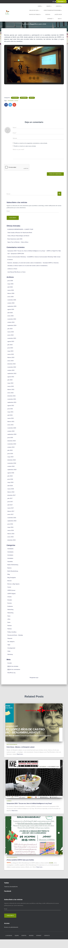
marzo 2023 (10, 354)
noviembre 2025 (11, 300)
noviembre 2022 (11, 367)
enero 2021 (10, 424)
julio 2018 (10, 476)
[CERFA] (7, 12)
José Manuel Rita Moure (13, 272)
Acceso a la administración (11, 927)
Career (9, 587)
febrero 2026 (10, 293)
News (8, 616)
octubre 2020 (10, 431)
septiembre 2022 (11, 373)
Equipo (17, 935)
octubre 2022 (10, 370)
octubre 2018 (10, 466)
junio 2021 (10, 408)
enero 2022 (10, 392)
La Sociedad (8, 935)
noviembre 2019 (11, 444)
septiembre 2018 (11, 469)
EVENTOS (58, 6)
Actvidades (10, 555)
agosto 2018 (10, 472)
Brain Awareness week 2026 (14, 239)
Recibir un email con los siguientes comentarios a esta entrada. (30, 143)
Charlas (9, 596)
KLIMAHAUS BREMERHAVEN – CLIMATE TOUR (20, 229)
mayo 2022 (10, 383)
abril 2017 (10, 504)
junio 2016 (10, 524)
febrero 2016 (10, 533)
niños (8, 619)
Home (15, 268)
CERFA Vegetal (11, 593)
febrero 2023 (10, 357)
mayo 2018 (10, 482)
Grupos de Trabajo (34, 14)
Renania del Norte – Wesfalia (15, 635)
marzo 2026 (10, 290)
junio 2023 (10, 347)
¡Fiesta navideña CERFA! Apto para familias (20, 860)
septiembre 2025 (11, 306)
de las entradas (12, 666)
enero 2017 (10, 514)
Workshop (10, 654)
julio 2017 (10, 498)
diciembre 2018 (11, 460)
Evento (16, 100)
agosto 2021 (10, 405)
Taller (8, 644)
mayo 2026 (10, 283)
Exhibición (10, 606)
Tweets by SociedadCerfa (11, 886)
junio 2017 (10, 501)
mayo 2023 (10, 351)
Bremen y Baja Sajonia (13, 584)
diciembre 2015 (11, 540)
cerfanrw (9, 268)
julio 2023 (10, 344)
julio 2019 (10, 450)
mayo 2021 (10, 412)
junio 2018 (10, 479)
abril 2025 (10, 312)
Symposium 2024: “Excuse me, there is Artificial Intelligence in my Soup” (29, 803)
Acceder (9, 663)
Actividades (15, 97)
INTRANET (50, 18)
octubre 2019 (10, 447)
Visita (8, 651)
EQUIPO (49, 6)
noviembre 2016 (11, 517)
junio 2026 (10, 280)
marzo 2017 (10, 508)
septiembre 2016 (11, 520)
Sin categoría (10, 641)
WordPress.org (11, 672)
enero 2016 (10, 536)
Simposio (9, 638)
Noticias (32, 97)
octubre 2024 (10, 322)
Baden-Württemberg (12, 564)
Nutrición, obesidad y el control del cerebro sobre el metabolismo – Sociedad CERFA (29, 262)
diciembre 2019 (11, 440)
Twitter (55, 2)
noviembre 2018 (11, 463)
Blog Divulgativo (11, 577)
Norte (8, 622)
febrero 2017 (10, 511)
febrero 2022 (10, 389)
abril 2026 (10, 287)
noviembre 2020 (11, 428)
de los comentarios (13, 669)
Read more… (20, 754)
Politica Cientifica (11, 632)
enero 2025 (10, 315)
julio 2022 (10, 380)
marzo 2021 (10, 418)
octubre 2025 (10, 303)
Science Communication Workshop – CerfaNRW (20, 256)
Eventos (9, 603)
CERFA (39, 6)
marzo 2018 (10, 488)
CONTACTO (47, 935)
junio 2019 (10, 453)
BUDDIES (31, 935)
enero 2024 (10, 335)
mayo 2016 (10, 527)
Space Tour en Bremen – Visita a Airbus (17, 242)
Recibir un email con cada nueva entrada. (25, 146)
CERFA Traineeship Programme (52, 10)
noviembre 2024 (11, 319)
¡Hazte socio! (58, 14)
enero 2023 (10, 360)
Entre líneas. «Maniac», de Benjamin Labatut (20, 747)
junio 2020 (10, 437)
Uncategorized (11, 648)
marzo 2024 (10, 331)
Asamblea (10, 561)
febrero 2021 (10, 421)
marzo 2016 (10, 530)
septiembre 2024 (11, 325)
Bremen (9, 580)
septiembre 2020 (11, 434)
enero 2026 (10, 296)
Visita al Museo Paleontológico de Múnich (18, 235)
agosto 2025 (10, 309)
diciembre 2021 (11, 396)
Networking (24, 97)
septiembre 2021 (11, 402)
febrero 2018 (10, 492)
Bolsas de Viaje (34, 10)
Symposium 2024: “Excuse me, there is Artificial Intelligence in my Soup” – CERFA (28, 250)
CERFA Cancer (11, 590)
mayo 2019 (10, 456)
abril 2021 (10, 415)
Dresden (9, 600)
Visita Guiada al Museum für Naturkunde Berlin (19, 232)
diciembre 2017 (11, 495)
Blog (59, 18)
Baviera (9, 568)
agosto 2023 (10, 341)
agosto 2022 (10, 376)
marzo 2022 (10, 386)
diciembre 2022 (11, 363)
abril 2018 (10, 485)
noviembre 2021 (11, 399)
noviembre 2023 (11, 338)
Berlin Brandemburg (12, 571)
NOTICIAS (47, 14)
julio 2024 (10, 328)
